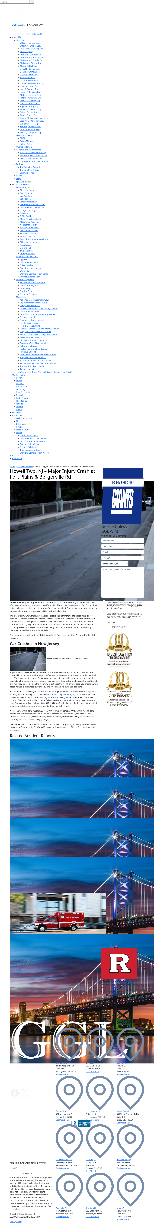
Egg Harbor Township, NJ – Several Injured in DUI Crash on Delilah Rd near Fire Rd (22, 963)
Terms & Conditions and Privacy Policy (128, 622)
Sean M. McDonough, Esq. (32, 121)
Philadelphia (21, 401)
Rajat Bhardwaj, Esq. (29, 106)
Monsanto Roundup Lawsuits (33, 340)
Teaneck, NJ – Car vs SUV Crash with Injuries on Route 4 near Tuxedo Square (22, 847)
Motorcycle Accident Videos (32, 441)
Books (19, 175)
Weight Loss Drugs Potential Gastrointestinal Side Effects (46, 372)
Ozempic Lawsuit (27, 317)
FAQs (18, 178)
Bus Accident (26, 196)
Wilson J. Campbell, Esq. (30, 132)
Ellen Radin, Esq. (27, 77)
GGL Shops (21, 424)
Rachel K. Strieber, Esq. (30, 100)
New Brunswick (23, 392)
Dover (19, 377)
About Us (16, 37)
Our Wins (16, 412)
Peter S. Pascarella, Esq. (30, 97)
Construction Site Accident (32, 207)
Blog (18, 421)
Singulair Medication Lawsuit (33, 357)
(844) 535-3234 (34, 33)
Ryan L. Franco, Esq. (29, 115)
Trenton (19, 406)
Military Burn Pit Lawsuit (31, 337)
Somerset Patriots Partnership (34, 161)
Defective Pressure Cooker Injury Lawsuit (39, 308)
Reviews (19, 427)
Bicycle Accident (27, 190)
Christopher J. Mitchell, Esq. (32, 57)
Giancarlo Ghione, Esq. (30, 80)
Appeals (23, 259)
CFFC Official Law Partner (31, 158)
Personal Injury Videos (30, 444)
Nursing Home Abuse (29, 227)
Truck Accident (26, 250)
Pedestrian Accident (29, 230)
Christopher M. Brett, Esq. (31, 54)
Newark (19, 395)
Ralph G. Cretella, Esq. (30, 103)
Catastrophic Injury (28, 201)
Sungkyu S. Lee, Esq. (29, 123)
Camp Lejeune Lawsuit (30, 305)
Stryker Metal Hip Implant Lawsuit (35, 360)
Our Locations (18, 375)
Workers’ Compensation (27, 256)
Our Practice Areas (20, 184)
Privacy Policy (16, 1221)
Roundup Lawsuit (28, 351)
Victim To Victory (27, 173)
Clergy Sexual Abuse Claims (32, 204)
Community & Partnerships (28, 149)
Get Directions (62, 1074)
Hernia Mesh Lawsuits (30, 326)
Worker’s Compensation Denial (34, 274)
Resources (17, 415)
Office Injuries (26, 265)
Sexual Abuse (26, 245)
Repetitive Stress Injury (30, 268)
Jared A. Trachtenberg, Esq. (32, 83)
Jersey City (20, 389)
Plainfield (20, 403)
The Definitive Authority (31, 167)
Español (22, 25)
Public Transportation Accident (34, 239)
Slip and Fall (25, 248)
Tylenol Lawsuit (27, 369)
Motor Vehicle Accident (30, 219)
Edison (19, 380)
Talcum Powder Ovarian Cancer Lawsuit (38, 363)
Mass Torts (21, 297)
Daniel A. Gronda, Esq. (30, 71)
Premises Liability (28, 233)
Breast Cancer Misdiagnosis (32, 282)
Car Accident (25, 198)
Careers (15, 455)
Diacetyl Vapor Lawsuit (30, 311)
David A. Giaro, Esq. (29, 74)
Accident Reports (24, 418)
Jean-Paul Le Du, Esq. (29, 86)
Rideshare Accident (28, 242)
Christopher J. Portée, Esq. (32, 60)
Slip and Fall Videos (28, 447)
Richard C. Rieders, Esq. (30, 109)
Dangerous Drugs (28, 210)
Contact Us (17, 458)
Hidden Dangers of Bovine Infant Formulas (39, 328)
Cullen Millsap (26, 141)
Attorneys (20, 40)
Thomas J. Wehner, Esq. (30, 126)
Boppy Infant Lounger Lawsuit (33, 302)
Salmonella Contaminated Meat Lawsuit (38, 354)
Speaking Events (23, 181)
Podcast (19, 164)
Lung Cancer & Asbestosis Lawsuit (35, 331)
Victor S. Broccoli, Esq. (30, 129)
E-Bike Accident (27, 216)
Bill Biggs (24, 138)
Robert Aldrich (26, 144)
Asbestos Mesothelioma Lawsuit (34, 300)
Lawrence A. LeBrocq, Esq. (32, 48)
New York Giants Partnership (33, 152)
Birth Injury (25, 288)
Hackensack (21, 386)
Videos (19, 432)
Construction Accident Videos (33, 438)
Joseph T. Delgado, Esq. (30, 92)
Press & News (22, 429)
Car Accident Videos (29, 435)
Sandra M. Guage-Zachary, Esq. (34, 118)
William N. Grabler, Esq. (30, 46)
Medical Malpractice (25, 279)
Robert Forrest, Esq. (29, 112)
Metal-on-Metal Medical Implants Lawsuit (39, 334)
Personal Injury (23, 187)
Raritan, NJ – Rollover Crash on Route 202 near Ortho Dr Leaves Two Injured (22, 768)
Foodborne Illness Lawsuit (32, 320)
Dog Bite (24, 213)
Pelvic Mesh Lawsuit (29, 346)
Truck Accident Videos (30, 450)
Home (12, 466)
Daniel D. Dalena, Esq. (30, 69)
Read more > (16, 775)
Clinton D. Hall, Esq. (28, 66)
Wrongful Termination (30, 276)
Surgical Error (26, 291)
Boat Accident (26, 193)
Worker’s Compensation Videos (34, 453)
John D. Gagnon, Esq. (29, 89)
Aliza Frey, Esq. (26, 51)
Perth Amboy (22, 398)
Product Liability (27, 236)
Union (19, 409)
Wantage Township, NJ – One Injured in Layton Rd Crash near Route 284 (22, 885)
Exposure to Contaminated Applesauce (37, 314)
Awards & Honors (24, 147)
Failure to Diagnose (29, 294)
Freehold (20, 383)
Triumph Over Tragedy (30, 170)
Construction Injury (29, 262)
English (15, 25)
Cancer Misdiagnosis (29, 285)
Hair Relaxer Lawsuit (29, 323)
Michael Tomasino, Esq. (30, 95)
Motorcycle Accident (29, 222)
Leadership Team (24, 135)
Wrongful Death (27, 253)
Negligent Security (28, 224)
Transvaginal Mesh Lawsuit (32, 366)
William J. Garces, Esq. (30, 43)
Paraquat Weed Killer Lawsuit (33, 343)
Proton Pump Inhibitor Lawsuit (34, 349)
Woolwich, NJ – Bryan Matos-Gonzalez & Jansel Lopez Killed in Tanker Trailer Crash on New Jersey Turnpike (22, 808)
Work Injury (25, 271)
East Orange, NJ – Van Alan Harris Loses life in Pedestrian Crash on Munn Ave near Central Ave (22, 923)
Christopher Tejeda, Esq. (31, 63)
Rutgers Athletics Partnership (33, 155)
